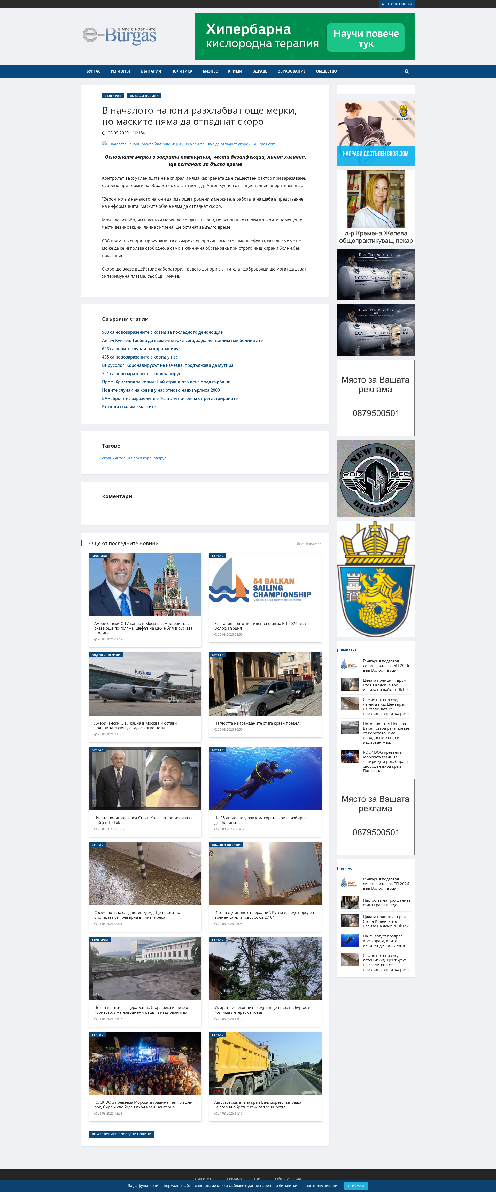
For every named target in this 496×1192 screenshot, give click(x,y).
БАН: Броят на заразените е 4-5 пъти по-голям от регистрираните (170, 398)
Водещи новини (144, 96)
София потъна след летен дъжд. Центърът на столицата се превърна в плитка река (137, 915)
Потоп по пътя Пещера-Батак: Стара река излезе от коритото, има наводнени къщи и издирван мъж (142, 1010)
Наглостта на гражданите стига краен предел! (257, 723)
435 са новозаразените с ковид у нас (140, 357)
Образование (291, 71)
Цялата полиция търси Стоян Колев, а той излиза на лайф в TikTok (143, 820)
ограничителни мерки (122, 458)
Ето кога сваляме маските (129, 406)
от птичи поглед (397, 4)
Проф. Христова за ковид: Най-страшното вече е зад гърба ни (166, 382)
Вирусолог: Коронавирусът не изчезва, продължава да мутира (168, 365)
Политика (181, 71)
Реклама (234, 1178)
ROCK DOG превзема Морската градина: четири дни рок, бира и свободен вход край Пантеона (143, 1104)
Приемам (356, 1185)
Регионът (121, 71)
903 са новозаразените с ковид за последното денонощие (162, 332)
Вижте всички (309, 543)
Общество (326, 71)
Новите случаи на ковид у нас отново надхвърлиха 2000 (161, 390)
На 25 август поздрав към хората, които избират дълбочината (260, 820)
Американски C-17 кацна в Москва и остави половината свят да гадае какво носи (135, 725)
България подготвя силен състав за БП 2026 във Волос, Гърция (260, 626)
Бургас (93, 71)
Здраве (260, 71)
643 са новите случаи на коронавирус (141, 349)
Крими (235, 71)
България (151, 71)
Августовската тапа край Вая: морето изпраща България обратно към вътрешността (257, 1104)
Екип (258, 1178)
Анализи (99, 556)
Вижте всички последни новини (121, 1134)
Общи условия (288, 1178)
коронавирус (154, 458)
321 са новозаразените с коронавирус (141, 373)
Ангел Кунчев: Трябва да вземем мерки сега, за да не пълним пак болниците (182, 340)
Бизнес (210, 71)
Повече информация (321, 1185)
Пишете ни (205, 1178)
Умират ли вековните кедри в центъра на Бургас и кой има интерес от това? (262, 1010)
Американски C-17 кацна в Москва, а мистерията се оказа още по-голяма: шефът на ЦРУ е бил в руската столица (143, 628)
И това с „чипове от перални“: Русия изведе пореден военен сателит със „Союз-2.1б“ (264, 915)
